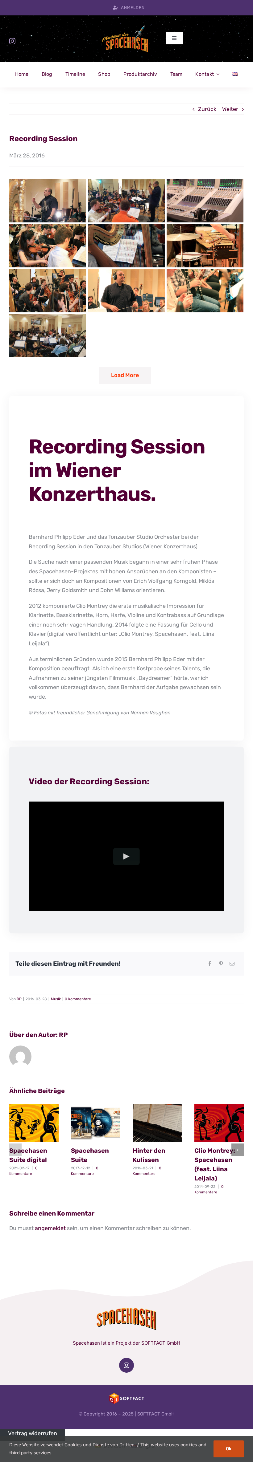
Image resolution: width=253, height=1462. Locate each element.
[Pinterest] (220, 964)
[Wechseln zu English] (235, 74)
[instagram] (12, 41)
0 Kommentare (78, 999)
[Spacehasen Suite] (95, 1123)
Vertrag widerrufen (32, 1433)
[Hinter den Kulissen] (157, 1123)
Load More (125, 375)
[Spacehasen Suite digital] (34, 1123)
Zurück (207, 109)
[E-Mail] (232, 964)
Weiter (230, 109)
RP (19, 999)
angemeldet (50, 1228)
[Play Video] (126, 856)
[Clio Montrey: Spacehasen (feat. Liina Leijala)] (219, 1123)
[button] (15, 1149)
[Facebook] (209, 964)
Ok (228, 1449)
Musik (56, 999)
